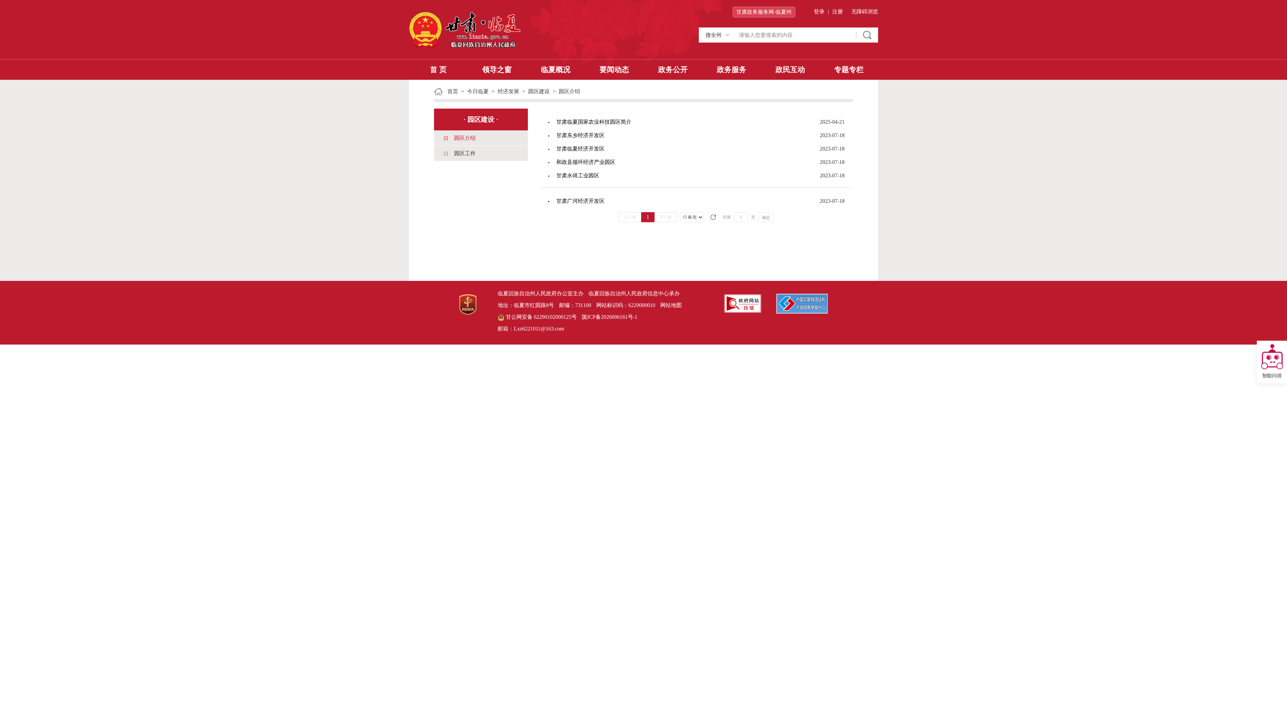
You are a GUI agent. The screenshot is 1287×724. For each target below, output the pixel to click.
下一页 (666, 217)
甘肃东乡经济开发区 (580, 135)
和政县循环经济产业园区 (585, 162)
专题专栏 (849, 69)
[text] (794, 35)
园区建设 (539, 91)
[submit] (867, 35)
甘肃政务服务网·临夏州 (764, 12)
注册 (837, 11)
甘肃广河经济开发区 (580, 201)
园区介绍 (569, 91)
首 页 (438, 69)
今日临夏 (478, 91)
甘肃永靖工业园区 (577, 175)
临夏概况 (555, 69)
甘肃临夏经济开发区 (580, 149)
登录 (819, 11)
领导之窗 (497, 69)
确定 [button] (766, 217)
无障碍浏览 (864, 11)
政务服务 (731, 69)
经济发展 (508, 91)
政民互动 (790, 69)
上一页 (630, 217)
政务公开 (673, 69)
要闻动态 (614, 69)
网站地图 (671, 305)
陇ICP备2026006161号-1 (609, 317)
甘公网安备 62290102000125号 (540, 317)
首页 (452, 91)
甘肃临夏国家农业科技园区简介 (593, 122)
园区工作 (465, 153)
